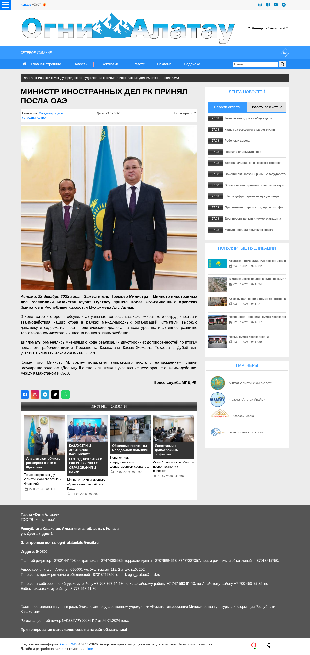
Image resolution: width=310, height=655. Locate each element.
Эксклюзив (109, 64)
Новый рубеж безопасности (249, 337)
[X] (55, 394)
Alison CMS (68, 644)
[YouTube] (276, 5)
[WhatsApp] (65, 394)
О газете (138, 64)
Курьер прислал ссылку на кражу (249, 229)
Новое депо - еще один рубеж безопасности (260, 317)
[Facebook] (268, 5)
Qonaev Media (243, 416)
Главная (28, 78)
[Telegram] (284, 5)
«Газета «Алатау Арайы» (247, 399)
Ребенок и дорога (237, 140)
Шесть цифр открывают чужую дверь (252, 196)
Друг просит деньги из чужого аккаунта (253, 218)
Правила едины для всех (243, 152)
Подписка (192, 64)
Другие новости (109, 406)
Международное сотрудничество (78, 78)
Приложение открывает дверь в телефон (254, 207)
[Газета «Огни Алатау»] (129, 28)
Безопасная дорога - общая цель (248, 118)
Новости (80, 64)
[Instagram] (260, 5)
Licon (89, 649)
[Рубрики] (5, 5)
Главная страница (46, 64)
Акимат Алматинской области (250, 383)
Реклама (164, 64)
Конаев (26, 4)
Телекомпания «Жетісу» (246, 432)
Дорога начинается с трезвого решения (253, 163)
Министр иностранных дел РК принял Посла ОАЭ (142, 78)
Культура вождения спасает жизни (250, 129)
